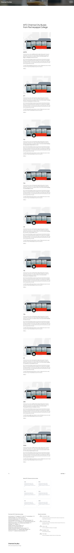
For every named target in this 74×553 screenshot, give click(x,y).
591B (39, 500)
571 (24, 96)
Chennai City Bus (6, 2)
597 (48, 516)
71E (24, 270)
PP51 (39, 481)
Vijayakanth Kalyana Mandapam (20, 530)
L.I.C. (16, 521)
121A (25, 481)
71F (24, 227)
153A (49, 521)
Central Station (31, 516)
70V (25, 500)
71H (24, 183)
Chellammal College (13, 517)
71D (24, 314)
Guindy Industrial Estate (28, 520)
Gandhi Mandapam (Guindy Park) (15, 520)
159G (24, 445)
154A (39, 491)
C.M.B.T (24, 516)
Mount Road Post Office (30, 521)
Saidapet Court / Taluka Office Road (15, 526)
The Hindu (11, 530)
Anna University (12, 516)
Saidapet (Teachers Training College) (16, 525)
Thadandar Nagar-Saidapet (24, 529)
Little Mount (21, 521)
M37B (25, 52)
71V (24, 139)
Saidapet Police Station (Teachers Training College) (18, 528)
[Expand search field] (71, 2)
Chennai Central (22, 517)
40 (24, 358)
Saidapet (17, 524)
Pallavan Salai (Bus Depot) (14, 522)
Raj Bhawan (11, 524)
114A (48, 529)
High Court (11, 521)
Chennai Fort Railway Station (14, 518)
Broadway (19, 516)
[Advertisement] (37, 15)
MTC (40, 54)
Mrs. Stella (44, 529)
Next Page (63, 473)
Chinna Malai (24, 518)
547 (25, 491)
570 (45, 533)
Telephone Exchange (13, 529)
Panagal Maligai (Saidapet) (25, 522)
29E (24, 402)
